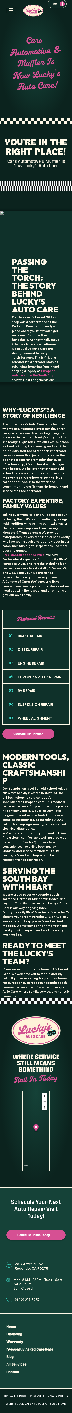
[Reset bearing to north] (44, 1107)
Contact (12, 1372)
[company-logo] (33, 10)
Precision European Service (23, 555)
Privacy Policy (57, 1396)
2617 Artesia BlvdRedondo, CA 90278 (31, 1266)
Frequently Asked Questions (29, 1349)
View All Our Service (28, 734)
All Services (16, 1364)
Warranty (14, 1341)
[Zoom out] (44, 1102)
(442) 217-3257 (27, 1299)
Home (11, 1326)
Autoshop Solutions (50, 1404)
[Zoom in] (44, 1096)
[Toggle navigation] (11, 10)
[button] (36, 1128)
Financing (14, 1334)
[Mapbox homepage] (26, 1167)
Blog (10, 1356)
